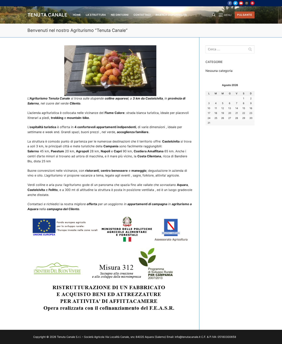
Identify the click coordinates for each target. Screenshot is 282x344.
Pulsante (244, 14)
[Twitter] (235, 3)
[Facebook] (230, 3)
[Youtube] (241, 3)
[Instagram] (246, 3)
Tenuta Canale (47, 15)
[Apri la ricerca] (214, 15)
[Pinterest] (252, 3)
